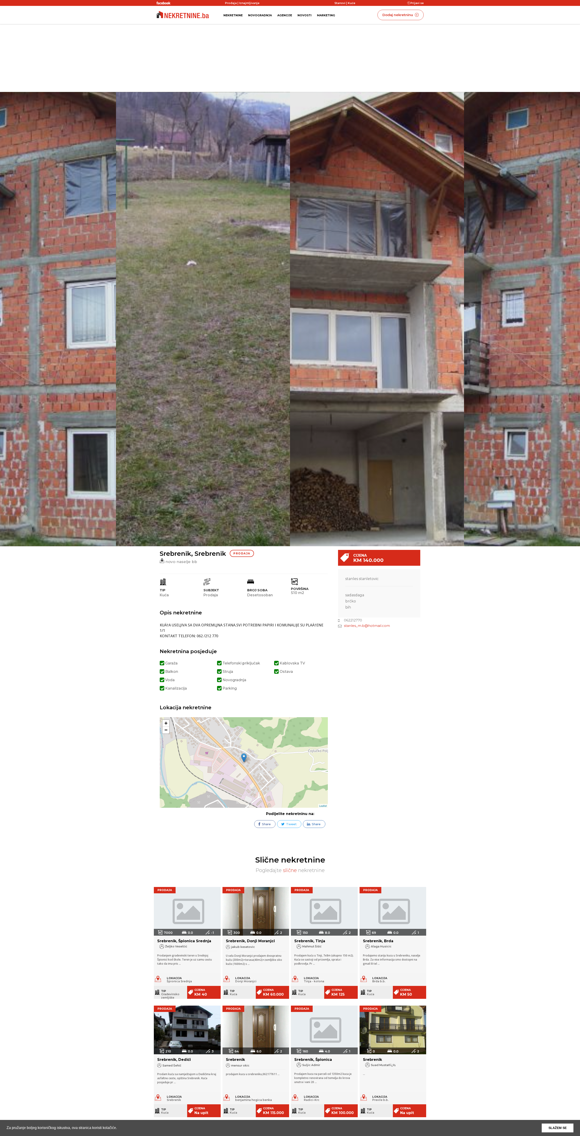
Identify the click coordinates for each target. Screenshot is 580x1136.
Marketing (326, 15)
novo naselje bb (180, 561)
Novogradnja (260, 15)
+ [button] (165, 723)
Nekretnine (233, 15)
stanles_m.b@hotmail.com (367, 625)
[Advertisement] (290, 58)
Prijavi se (417, 3)
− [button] (165, 730)
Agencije (284, 15)
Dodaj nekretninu (398, 15)
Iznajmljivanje (249, 3)
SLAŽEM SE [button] (558, 1128)
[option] (377, 319)
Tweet (291, 824)
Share (266, 824)
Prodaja (231, 3)
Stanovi (340, 3)
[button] (118, 1128)
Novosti (304, 15)
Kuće (351, 3)
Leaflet (323, 806)
